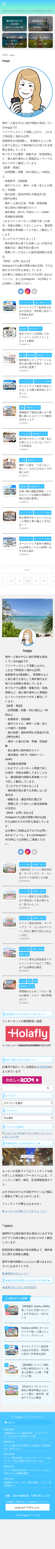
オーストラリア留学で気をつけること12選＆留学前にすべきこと (35, 389)
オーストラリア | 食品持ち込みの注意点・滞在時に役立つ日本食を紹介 (35, 310)
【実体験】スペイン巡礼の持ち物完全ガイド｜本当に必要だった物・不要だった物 (35, 1370)
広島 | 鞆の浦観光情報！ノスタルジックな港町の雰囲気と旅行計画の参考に (35, 494)
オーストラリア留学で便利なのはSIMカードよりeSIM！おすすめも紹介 (35, 547)
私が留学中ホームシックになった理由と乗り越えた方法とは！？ (35, 520)
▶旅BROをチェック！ (15, 1273)
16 (44, 580)
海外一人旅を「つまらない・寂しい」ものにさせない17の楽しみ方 (35, 468)
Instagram (19, 1417)
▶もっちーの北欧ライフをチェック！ (24, 1211)
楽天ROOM (43, 1067)
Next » (28, 569)
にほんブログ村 (10, 1136)
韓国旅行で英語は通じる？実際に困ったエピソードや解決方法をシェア (35, 415)
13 (19, 580)
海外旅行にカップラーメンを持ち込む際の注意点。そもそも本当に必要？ (35, 363)
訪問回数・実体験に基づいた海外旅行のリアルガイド (27, 1501)
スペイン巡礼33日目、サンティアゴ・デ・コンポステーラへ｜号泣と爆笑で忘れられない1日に (27, 1459)
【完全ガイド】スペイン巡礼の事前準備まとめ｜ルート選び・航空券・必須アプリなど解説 (35, 1391)
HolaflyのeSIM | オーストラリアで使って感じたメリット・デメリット (35, 1331)
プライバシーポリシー (35, 1417)
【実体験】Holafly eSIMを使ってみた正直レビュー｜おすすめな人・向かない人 (35, 1311)
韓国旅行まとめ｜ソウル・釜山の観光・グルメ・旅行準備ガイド (35, 995)
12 (11, 580)
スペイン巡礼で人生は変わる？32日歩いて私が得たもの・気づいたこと (34, 900)
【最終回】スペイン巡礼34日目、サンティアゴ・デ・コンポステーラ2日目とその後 (35, 873)
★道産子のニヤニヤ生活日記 (19, 1287)
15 (36, 580)
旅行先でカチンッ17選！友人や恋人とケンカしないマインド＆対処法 (35, 442)
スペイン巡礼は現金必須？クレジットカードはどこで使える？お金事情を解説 (35, 963)
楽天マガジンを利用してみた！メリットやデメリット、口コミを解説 (35, 337)
